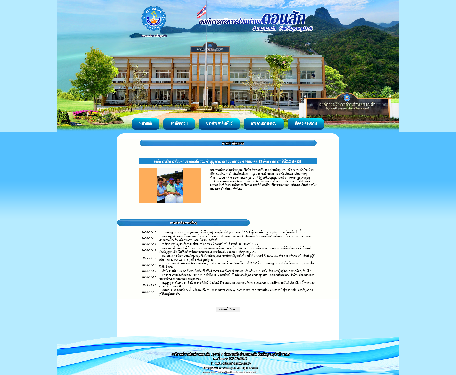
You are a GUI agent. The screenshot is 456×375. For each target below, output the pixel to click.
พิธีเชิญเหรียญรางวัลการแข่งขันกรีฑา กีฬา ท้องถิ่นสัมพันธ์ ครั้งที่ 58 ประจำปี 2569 (210, 244)
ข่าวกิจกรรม (179, 123)
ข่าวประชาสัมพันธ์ (219, 123)
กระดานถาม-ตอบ (263, 123)
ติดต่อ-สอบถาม (306, 123)
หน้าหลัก (145, 123)
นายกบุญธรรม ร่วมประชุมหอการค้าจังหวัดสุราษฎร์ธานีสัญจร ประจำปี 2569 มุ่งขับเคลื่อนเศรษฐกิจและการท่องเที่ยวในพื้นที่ (233, 232)
